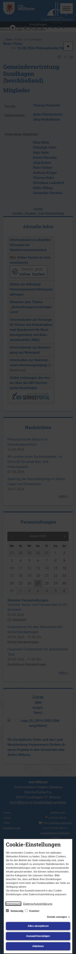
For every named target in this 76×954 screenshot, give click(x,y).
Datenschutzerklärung (37, 903)
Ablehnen (38, 946)
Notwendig (17, 911)
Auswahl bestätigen (38, 936)
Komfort (34, 911)
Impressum (13, 903)
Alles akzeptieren (38, 926)
